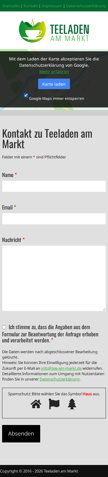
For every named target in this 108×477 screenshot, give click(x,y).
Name (9, 175)
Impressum (52, 5)
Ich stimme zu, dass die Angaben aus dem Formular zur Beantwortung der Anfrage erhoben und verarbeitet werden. (50, 333)
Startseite (11, 5)
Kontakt (30, 5)
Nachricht (13, 240)
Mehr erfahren (54, 71)
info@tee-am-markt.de (61, 368)
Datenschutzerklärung (86, 5)
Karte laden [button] (54, 84)
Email (9, 207)
